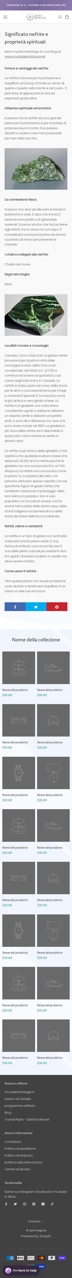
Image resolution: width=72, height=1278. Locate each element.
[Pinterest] (33, 1204)
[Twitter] (15, 1204)
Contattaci (13, 1142)
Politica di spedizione (20, 1148)
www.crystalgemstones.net (25, 56)
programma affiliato (20, 1106)
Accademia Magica (19, 1092)
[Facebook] (6, 1204)
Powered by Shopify (36, 1236)
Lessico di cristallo (18, 1099)
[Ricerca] (60, 16)
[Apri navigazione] (5, 16)
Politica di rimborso (19, 1155)
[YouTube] (43, 1204)
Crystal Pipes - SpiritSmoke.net (27, 1119)
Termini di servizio (17, 1169)
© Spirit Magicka (36, 1230)
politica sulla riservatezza (23, 1162)
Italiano (34, 1221)
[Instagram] (24, 1204)
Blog (8, 1112)
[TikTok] (52, 1204)
